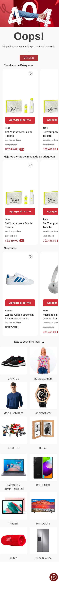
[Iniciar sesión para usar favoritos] (30, 73)
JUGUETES (14, 448)
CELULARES (43, 485)
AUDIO (13, 558)
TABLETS (13, 523)
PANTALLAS (43, 523)
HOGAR (43, 448)
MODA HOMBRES (13, 413)
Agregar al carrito (20, 119)
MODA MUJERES (43, 378)
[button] (53, 577)
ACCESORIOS (43, 413)
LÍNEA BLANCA (43, 558)
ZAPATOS (13, 378)
